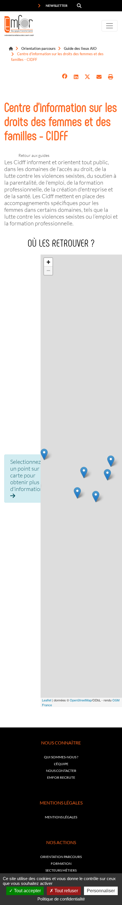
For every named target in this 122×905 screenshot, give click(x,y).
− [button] (48, 270)
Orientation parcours (38, 48)
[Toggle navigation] (109, 25)
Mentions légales (61, 817)
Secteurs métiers (61, 870)
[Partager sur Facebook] (64, 77)
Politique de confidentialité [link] (61, 899)
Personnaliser (101, 890)
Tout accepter (27, 890)
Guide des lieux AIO (80, 48)
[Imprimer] (110, 77)
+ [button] (48, 262)
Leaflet (46, 700)
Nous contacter (61, 771)
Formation (61, 863)
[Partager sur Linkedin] (76, 77)
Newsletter (56, 5)
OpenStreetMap (81, 700)
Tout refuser (65, 890)
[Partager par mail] (99, 77)
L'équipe (61, 764)
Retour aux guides (33, 155)
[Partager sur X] (87, 77)
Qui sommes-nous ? (61, 757)
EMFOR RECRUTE (61, 777)
